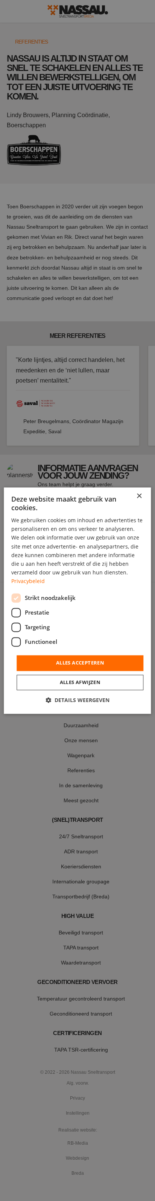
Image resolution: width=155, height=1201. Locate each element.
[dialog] (77, 600)
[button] (77, 700)
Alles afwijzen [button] (80, 682)
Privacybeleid (28, 581)
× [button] (139, 496)
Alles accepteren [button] (80, 662)
